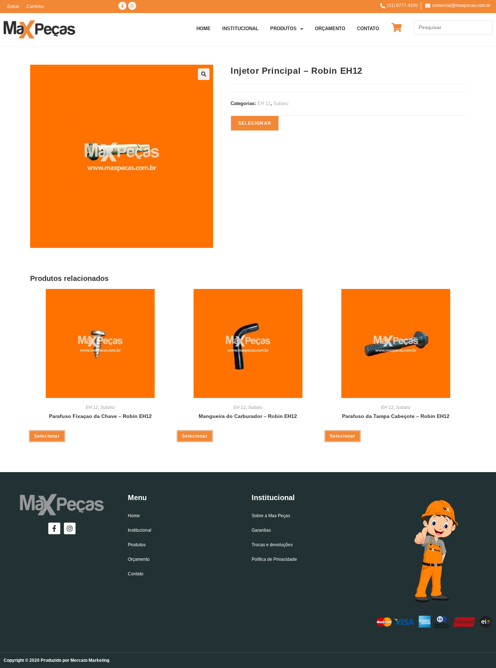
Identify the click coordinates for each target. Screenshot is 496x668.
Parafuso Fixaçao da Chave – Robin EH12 (100, 416)
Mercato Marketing (89, 660)
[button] (204, 74)
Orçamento (330, 28)
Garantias (261, 530)
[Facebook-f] (122, 6)
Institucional (240, 28)
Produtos (283, 28)
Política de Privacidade (274, 559)
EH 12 (264, 103)
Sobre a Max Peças (271, 515)
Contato (368, 28)
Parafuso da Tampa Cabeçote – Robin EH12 (396, 416)
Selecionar (254, 123)
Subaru (280, 103)
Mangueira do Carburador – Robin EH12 (248, 416)
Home (203, 28)
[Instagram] (132, 6)
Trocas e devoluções (272, 544)
